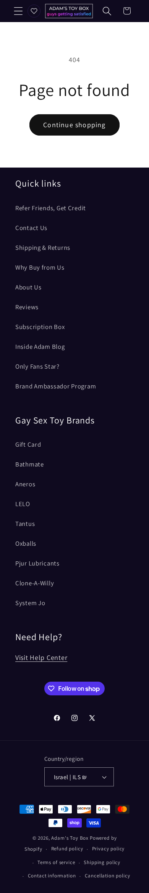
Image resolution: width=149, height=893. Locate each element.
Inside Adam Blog (40, 346)
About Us (28, 287)
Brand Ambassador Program (55, 386)
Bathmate (29, 464)
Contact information (52, 875)
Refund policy (67, 848)
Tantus (25, 523)
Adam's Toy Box (70, 838)
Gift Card (28, 444)
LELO (22, 504)
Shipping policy (102, 862)
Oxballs (25, 543)
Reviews (27, 307)
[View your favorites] (34, 11)
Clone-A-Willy (34, 583)
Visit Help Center (41, 657)
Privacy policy (108, 848)
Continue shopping (74, 124)
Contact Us (31, 228)
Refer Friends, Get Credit (50, 208)
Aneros (25, 484)
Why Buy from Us (40, 267)
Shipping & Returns (42, 247)
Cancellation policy (107, 875)
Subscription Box (40, 327)
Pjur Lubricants (37, 563)
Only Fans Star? (37, 366)
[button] (18, 11)
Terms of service (56, 862)
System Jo (30, 603)
